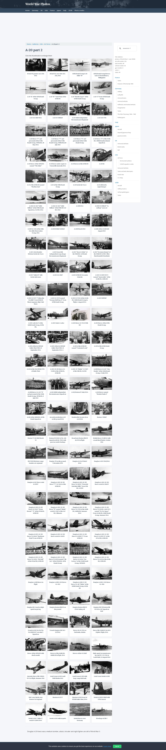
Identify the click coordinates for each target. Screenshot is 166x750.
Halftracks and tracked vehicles (126, 104)
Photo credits (79, 10)
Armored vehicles (123, 101)
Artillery (120, 91)
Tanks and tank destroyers (125, 171)
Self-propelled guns (123, 192)
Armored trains (122, 98)
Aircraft (120, 129)
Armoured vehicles (123, 143)
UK (41, 10)
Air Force (47, 44)
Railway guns (121, 117)
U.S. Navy (120, 178)
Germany (35, 10)
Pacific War (121, 174)
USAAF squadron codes (127, 164)
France (52, 10)
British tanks (121, 147)
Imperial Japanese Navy (124, 132)
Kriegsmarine (121, 108)
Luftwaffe (120, 95)
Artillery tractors (122, 189)
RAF (119, 150)
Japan (59, 10)
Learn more (107, 746)
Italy (64, 10)
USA (46, 10)
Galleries (35, 44)
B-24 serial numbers (126, 161)
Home (27, 10)
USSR (70, 10)
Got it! (117, 746)
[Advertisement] (83, 27)
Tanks (119, 80)
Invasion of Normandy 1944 (125, 84)
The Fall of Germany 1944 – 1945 (127, 114)
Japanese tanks (122, 136)
